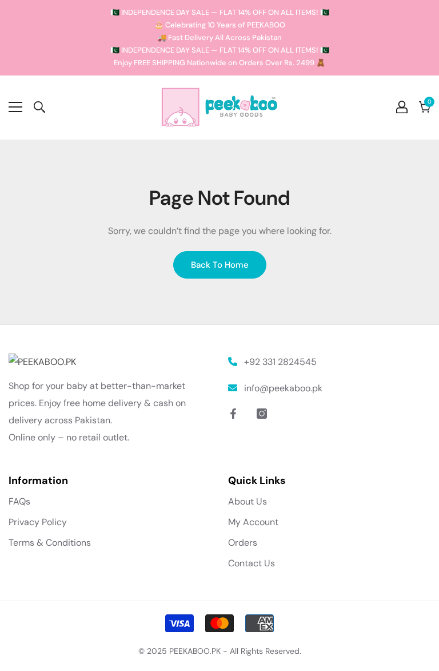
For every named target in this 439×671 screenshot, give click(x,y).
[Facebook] (233, 413)
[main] (219, 232)
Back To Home (220, 265)
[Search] (39, 107)
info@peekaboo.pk (283, 388)
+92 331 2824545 (280, 362)
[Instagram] (262, 413)
